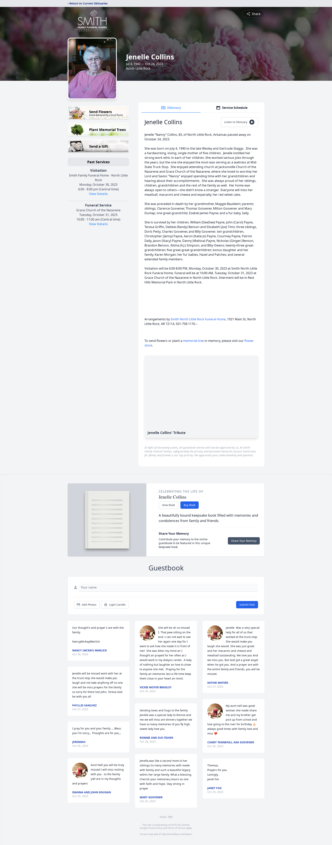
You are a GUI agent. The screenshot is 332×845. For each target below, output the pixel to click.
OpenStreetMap (170, 834)
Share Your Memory (243, 541)
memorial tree (193, 341)
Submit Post (247, 604)
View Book (168, 505)
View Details (98, 194)
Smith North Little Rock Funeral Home (198, 319)
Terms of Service (176, 828)
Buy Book (189, 505)
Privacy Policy (155, 828)
